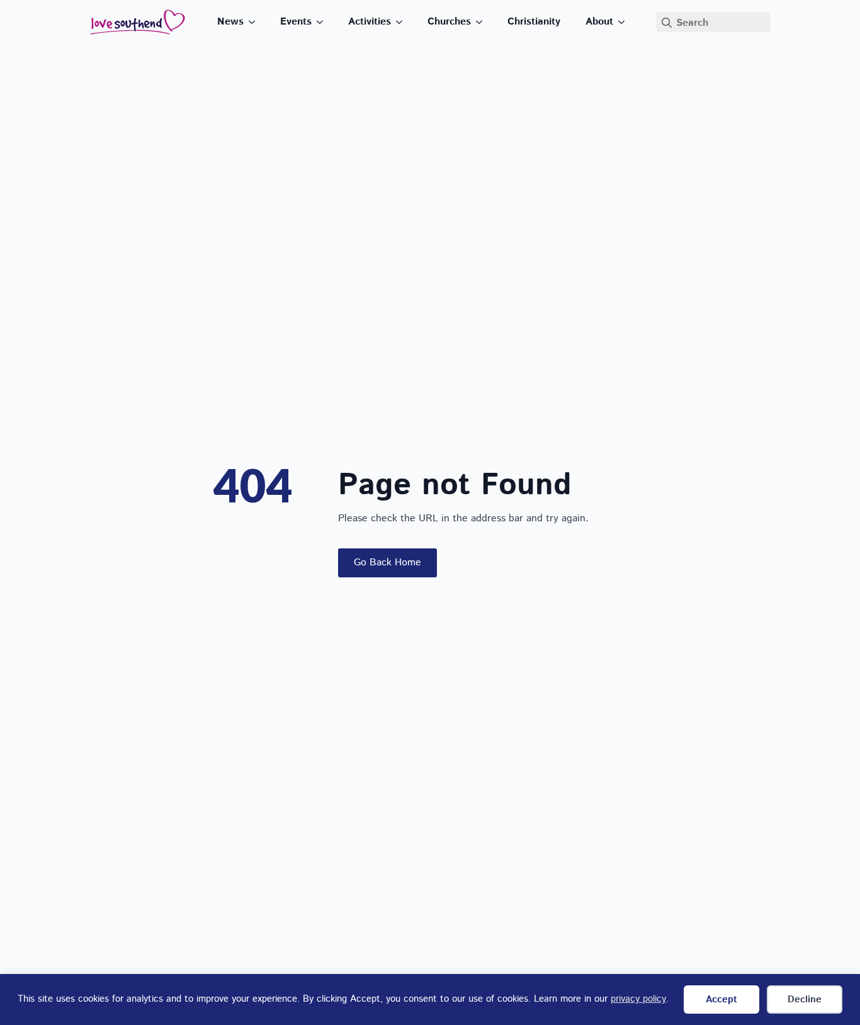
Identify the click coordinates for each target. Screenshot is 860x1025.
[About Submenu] (625, 22)
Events (296, 21)
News (230, 21)
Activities (369, 21)
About (599, 21)
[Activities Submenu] (403, 22)
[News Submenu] (256, 22)
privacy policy (638, 998)
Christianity (533, 21)
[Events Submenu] (324, 22)
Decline (805, 999)
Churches (449, 21)
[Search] (666, 22)
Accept (721, 999)
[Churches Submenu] (483, 22)
